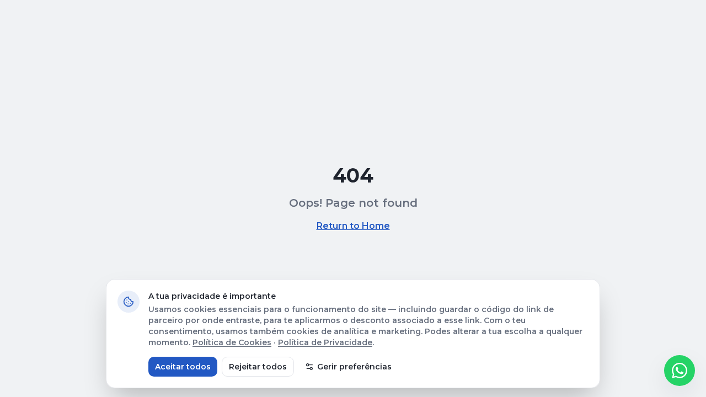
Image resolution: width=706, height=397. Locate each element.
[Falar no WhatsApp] (679, 370)
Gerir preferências (354, 367)
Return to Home (353, 226)
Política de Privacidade (325, 342)
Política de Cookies (231, 342)
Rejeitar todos (258, 367)
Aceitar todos (183, 367)
